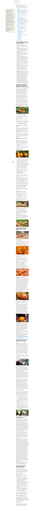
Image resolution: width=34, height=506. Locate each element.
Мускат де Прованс (20, 31)
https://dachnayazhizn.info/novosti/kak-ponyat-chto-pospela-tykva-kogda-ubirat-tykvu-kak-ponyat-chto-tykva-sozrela (22, 337)
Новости (17, 3)
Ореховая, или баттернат (21, 32)
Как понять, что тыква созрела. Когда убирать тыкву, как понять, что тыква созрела (22, 21)
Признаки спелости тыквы (21, 23)
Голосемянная (19, 40)
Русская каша (19, 38)
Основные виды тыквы (20, 27)
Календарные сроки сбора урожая (22, 18)
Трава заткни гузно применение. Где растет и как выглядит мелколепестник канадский (10, 18)
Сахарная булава (20, 29)
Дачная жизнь (17, 1)
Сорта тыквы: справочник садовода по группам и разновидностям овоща (22, 26)
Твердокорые (19, 39)
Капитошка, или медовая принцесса (22, 30)
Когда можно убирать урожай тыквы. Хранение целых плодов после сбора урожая (22, 10)
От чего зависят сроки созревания (22, 13)
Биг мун (19, 35)
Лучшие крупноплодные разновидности (23, 34)
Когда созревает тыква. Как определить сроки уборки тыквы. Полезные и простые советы (22, 20)
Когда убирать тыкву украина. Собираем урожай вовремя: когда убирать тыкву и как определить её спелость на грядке (22, 12)
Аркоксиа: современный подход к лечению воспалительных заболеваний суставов (10, 11)
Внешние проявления (20, 17)
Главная (13, 3)
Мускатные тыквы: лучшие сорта (22, 28)
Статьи (20, 3)
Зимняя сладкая (20, 36)
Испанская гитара (20, 33)
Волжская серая (20, 37)
